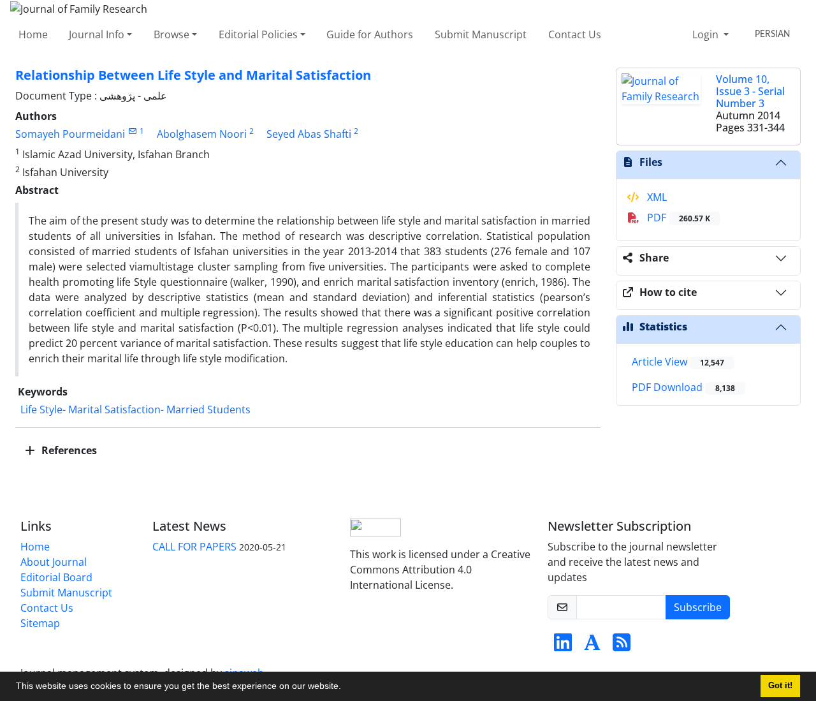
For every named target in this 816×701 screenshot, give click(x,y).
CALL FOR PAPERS (194, 547)
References (68, 450)
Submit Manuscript (481, 34)
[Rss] (621, 646)
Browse (171, 34)
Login (706, 34)
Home (33, 34)
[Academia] (592, 646)
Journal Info (96, 34)
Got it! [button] (780, 685)
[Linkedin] (563, 646)
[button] (345, 688)
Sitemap (40, 623)
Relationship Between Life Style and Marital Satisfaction (193, 75)
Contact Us (574, 34)
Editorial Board (56, 577)
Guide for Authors (369, 34)
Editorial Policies (258, 34)
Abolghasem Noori (202, 134)
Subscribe (698, 607)
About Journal (53, 562)
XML (656, 197)
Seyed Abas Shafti (308, 134)
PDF (677, 217)
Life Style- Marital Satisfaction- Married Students (135, 409)
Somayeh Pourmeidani (70, 134)
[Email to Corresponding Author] (132, 131)
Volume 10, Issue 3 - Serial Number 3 (750, 91)
